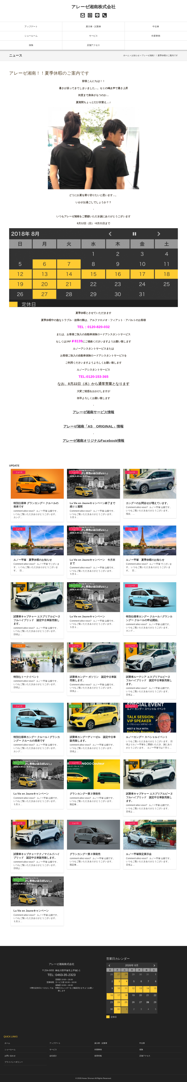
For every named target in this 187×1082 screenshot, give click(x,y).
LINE (97, 15)
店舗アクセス (93, 45)
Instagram (90, 15)
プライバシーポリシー (14, 1062)
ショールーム (31, 36)
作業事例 (155, 36)
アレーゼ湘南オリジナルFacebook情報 (94, 441)
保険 (31, 45)
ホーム (126, 55)
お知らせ (135, 55)
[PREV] (109, 965)
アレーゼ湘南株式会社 (93, 6)
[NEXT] (153, 965)
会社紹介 (53, 1056)
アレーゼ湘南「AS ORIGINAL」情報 (93, 426)
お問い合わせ (82, 15)
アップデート (31, 26)
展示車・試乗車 (93, 26)
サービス (93, 36)
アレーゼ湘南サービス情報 (93, 412)
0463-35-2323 (104, 15)
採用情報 (98, 1056)
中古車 (155, 26)
